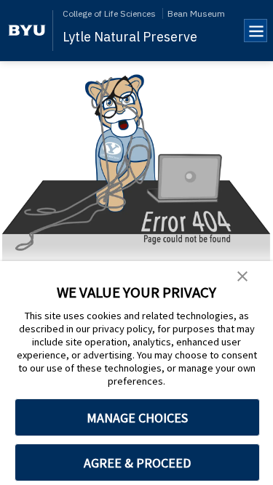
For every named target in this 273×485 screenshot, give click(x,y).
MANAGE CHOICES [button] (137, 417)
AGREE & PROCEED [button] (137, 462)
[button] (242, 277)
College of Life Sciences (109, 13)
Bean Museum (196, 13)
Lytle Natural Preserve (130, 36)
